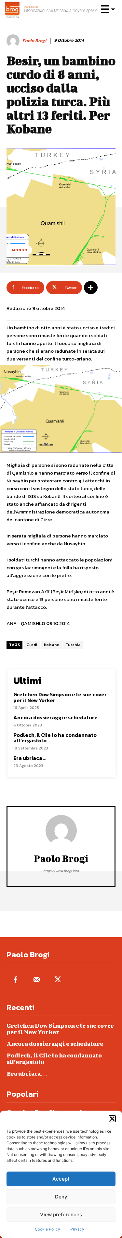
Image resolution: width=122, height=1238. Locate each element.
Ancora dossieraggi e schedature (55, 717)
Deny (61, 1197)
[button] (112, 1118)
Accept (61, 1179)
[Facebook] (15, 980)
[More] (91, 287)
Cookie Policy (47, 1229)
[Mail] (37, 980)
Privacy (77, 1229)
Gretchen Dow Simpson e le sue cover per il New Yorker (60, 697)
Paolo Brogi (34, 41)
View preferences (61, 1214)
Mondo (20, 250)
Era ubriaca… (29, 758)
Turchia (73, 645)
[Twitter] (58, 980)
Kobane (51, 645)
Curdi (31, 645)
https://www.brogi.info (61, 870)
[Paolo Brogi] (14, 40)
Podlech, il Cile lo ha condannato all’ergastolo (55, 738)
